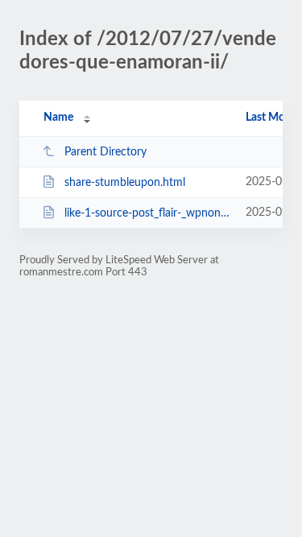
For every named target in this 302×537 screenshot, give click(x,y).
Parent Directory (105, 152)
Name (58, 117)
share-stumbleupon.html (124, 182)
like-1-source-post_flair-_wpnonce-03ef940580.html (147, 213)
